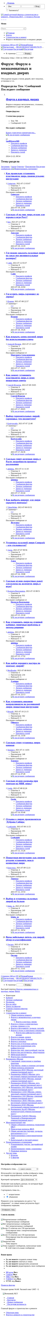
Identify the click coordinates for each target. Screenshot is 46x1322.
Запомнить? (13, 10)
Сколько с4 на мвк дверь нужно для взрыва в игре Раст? (25, 215)
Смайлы (9, 1274)
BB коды (9, 1272)
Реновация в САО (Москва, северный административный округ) (26, 1097)
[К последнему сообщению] (23, 210)
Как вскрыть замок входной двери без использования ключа (24, 338)
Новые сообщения (14, 1302)
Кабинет (9, 998)
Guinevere (11, 183)
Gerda (9, 788)
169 (34, 47)
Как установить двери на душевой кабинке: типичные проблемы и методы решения (24, 625)
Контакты (11, 1300)
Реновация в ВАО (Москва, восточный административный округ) (27, 1071)
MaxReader (11, 670)
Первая (30, 45)
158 (22, 47)
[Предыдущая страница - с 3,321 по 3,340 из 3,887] (7, 47)
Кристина (11, 868)
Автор (13, 167)
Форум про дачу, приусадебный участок (27, 1050)
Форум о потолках (18, 1041)
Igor (8, 222)
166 (25, 47)
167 (28, 47)
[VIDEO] (9, 1279)
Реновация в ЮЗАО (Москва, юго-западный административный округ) (26, 1084)
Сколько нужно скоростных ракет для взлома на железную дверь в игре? (24, 584)
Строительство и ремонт (16, 37)
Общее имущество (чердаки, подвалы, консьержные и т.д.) (27, 1132)
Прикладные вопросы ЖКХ (22, 1129)
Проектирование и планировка (19, 1142)
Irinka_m (10, 906)
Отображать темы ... (9, 1169)
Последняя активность (16, 1304)
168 (31, 47)
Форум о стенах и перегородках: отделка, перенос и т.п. (24, 1025)
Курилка (14, 1155)
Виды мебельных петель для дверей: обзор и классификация (25, 938)
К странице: (11, 53)
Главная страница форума (16, 1009)
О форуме (15, 1157)
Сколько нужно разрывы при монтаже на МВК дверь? (22, 782)
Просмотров (30, 167)
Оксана (10, 944)
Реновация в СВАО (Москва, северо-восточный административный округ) (27, 1102)
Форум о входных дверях (22, 99)
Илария (10, 301)
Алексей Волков (14, 344)
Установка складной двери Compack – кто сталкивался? (25, 544)
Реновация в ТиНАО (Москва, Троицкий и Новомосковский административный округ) (23, 1118)
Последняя (17, 49)
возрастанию (14, 1194)
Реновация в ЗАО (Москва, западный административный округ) (26, 1088)
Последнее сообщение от (23, 168)
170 (37, 47)
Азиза (9, 550)
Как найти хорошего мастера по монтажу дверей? (23, 664)
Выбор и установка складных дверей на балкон (22, 900)
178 (40, 47)
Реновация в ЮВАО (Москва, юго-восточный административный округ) (27, 1075)
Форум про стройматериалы (22, 1057)
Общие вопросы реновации (22, 1068)
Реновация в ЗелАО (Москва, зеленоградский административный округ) (26, 1111)
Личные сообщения (14, 1000)
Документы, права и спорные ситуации (27, 1065)
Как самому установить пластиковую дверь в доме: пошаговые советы (20, 378)
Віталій (10, 712)
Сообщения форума (19, 146)
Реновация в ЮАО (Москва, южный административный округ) (26, 1080)
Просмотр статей (18, 152)
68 (17, 47)
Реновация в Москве (14, 1059)
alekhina (10, 469)
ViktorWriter (12, 507)
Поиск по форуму (13, 1006)
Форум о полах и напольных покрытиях (28, 1030)
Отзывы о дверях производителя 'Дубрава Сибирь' (23, 820)
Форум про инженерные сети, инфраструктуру (23, 1047)
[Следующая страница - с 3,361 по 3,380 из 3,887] (7, 49)
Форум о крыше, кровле (21, 1037)
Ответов (20, 167)
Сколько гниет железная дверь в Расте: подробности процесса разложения (23, 462)
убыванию (13, 1197)
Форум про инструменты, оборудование (28, 1052)
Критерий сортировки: (10, 1179)
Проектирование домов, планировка (26, 1149)
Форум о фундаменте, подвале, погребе (27, 1028)
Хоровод (11, 750)
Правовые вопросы (19, 1151)
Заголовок (5, 167)
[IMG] (8, 1277)
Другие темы (11, 1153)
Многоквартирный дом (16, 1122)
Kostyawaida (12, 423)
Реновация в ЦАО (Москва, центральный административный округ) (28, 1106)
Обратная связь (12, 1313)
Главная (10, 1298)
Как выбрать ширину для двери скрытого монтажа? (23, 501)
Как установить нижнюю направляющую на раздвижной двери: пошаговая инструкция (23, 704)
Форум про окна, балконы (22, 1039)
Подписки (10, 1002)
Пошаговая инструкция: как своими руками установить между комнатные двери (25, 860)
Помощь (10, 3)
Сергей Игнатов (14, 385)
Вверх (17, 991)
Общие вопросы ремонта (21, 1015)
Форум (9, 35)
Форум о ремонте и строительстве (20, 1315)
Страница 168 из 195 (9, 45)
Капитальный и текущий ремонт (24, 1140)
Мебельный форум (18, 1055)
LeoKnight (11, 827)
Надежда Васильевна (16, 591)
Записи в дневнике (19, 150)
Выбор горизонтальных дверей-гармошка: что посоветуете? (23, 417)
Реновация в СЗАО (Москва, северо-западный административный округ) (26, 1093)
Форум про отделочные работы (24, 1044)
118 (19, 47)
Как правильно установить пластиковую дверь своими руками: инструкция (25, 176)
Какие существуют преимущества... (21, 133)
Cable (9, 263)
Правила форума (8, 1285)
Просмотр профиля (19, 143)
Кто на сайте (11, 1004)
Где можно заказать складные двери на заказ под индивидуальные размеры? (25, 255)
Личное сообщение (19, 148)
